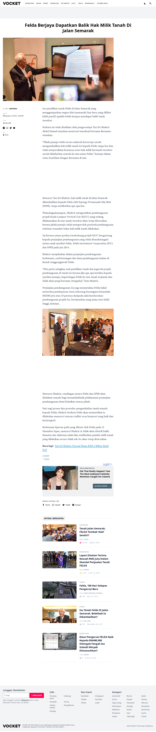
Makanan (116, 709)
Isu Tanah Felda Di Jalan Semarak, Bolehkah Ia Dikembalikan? (93, 613)
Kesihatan (145, 706)
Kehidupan (29, 3)
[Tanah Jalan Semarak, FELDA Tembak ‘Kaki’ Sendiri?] (59, 532)
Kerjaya (53, 711)
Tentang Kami (53, 697)
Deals (80, 3)
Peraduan (116, 713)
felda (6, 135)
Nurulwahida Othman (93, 593)
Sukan (38, 3)
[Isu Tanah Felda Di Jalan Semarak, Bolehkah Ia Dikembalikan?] (59, 614)
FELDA (86, 539)
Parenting (145, 709)
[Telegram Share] (14, 128)
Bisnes (129, 696)
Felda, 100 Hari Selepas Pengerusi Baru (93, 587)
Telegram (25, 700)
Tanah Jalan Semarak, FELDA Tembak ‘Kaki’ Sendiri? (92, 532)
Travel (45, 3)
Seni (128, 713)
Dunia (114, 699)
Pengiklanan (69, 705)
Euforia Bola (102, 3)
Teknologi (54, 3)
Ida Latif (8, 123)
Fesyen (129, 699)
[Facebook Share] (4, 128)
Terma (66, 702)
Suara (82, 582)
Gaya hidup (117, 703)
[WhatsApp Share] (7, 128)
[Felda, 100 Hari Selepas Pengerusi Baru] (59, 590)
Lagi (73, 3)
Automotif (65, 3)
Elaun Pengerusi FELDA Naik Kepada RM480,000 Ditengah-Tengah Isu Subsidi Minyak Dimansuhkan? (96, 643)
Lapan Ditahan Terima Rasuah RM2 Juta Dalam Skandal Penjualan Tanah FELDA (94, 560)
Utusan (46, 459)
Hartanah (13, 109)
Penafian (53, 702)
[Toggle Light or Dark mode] (145, 3)
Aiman (86, 569)
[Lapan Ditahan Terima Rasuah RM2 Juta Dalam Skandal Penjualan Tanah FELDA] (59, 559)
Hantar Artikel (52, 706)
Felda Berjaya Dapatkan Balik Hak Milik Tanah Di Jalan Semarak (78, 28)
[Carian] (150, 3)
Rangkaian (89, 3)
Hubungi (67, 696)
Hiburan (144, 703)
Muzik (129, 709)
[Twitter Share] (11, 128)
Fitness (144, 699)
